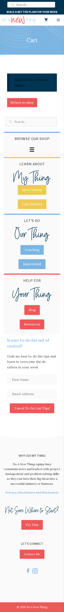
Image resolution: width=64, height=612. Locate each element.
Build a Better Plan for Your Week (32, 11)
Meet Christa (32, 190)
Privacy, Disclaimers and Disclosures (32, 492)
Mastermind (32, 264)
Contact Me (32, 554)
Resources (32, 324)
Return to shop (22, 102)
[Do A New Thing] (19, 20)
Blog (32, 310)
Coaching (32, 250)
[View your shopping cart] (46, 20)
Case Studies (32, 204)
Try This (32, 525)
